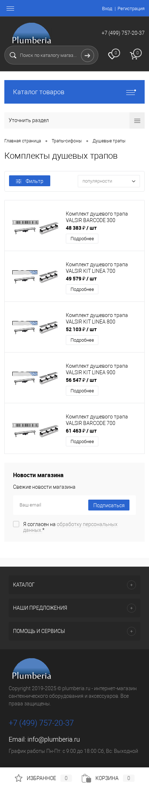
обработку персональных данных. (70, 527)
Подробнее (82, 238)
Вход (107, 8)
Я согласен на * (70, 527)
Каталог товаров (38, 92)
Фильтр (34, 181)
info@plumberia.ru (53, 739)
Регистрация (131, 8)
